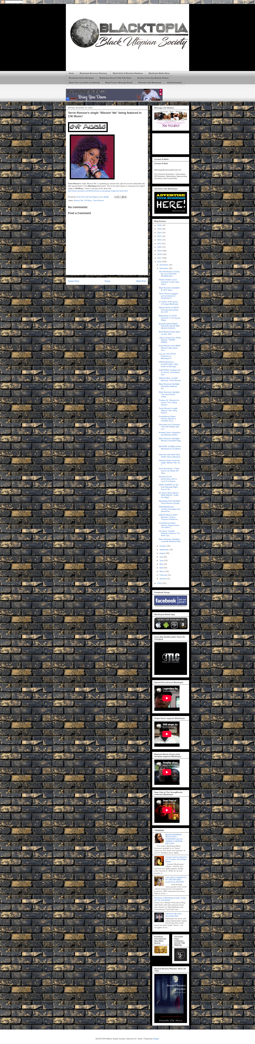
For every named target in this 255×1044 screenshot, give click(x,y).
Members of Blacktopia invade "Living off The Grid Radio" (170, 899)
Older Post (141, 281)
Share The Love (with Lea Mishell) (84, 82)
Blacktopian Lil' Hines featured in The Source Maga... (169, 318)
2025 (159, 229)
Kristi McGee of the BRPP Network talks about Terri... (169, 348)
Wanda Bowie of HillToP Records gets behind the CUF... (169, 309)
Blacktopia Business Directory (93, 73)
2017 (159, 258)
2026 (159, 225)
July (161, 557)
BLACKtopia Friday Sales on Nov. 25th (169, 333)
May (162, 564)
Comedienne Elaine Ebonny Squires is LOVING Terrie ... (167, 418)
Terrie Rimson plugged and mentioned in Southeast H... (168, 296)
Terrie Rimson (98, 200)
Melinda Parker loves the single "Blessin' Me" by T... (169, 462)
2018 (159, 254)
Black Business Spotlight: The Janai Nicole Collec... (169, 394)
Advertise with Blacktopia (149, 82)
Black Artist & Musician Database (128, 73)
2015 (159, 583)
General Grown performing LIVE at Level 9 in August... (168, 479)
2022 (159, 240)
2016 (159, 262)
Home (71, 73)
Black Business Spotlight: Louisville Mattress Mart (170, 540)
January (163, 578)
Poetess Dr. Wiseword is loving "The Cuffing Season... (169, 402)
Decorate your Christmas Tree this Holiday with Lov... (169, 426)
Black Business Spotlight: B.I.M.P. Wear (169, 289)
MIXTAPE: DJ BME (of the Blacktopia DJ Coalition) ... (170, 448)
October (163, 546)
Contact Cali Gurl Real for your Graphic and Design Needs (176, 859)
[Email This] (115, 197)
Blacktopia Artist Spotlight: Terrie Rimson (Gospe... (170, 502)
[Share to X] (120, 197)
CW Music (88, 200)
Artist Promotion (174, 82)
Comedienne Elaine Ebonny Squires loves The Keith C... (169, 525)
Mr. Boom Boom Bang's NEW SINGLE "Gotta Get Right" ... (169, 495)
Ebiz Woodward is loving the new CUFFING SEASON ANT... (169, 273)
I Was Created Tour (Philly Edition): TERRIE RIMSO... (170, 340)
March (162, 571)
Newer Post (73, 281)
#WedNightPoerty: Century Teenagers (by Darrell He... (169, 509)
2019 (159, 251)
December (164, 265)
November (164, 268)
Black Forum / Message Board (118, 82)
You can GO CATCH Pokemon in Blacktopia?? (167, 356)
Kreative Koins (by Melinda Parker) (153, 78)
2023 (159, 236)
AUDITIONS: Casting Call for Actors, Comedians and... (169, 372)
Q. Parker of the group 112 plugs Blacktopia (168, 303)
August (163, 553)
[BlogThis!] (118, 197)
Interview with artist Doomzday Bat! (173, 915)
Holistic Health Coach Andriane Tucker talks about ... (169, 282)
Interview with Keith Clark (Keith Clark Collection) (169, 455)
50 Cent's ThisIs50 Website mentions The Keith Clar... (169, 533)
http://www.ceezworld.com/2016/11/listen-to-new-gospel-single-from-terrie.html (98, 191)
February (164, 575)
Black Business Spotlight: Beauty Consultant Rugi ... (170, 440)
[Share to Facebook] (123, 197)
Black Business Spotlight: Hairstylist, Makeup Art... (169, 386)
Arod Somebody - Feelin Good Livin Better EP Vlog (169, 470)
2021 (159, 243)
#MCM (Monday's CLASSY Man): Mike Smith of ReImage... (168, 364)
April (162, 568)
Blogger (156, 1039)
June (162, 560)
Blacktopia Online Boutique (81, 78)
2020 (159, 247)
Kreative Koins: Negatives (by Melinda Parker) (169, 433)
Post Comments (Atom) (112, 290)
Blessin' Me (78, 200)
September (164, 550)
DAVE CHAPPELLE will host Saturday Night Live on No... (168, 487)
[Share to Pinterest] (125, 197)
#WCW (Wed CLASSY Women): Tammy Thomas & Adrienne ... (169, 517)
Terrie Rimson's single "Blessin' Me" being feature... (168, 410)
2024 (159, 233)
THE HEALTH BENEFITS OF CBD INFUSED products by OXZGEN (175, 879)
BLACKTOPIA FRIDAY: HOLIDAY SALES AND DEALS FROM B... (169, 326)
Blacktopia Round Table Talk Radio (115, 78)
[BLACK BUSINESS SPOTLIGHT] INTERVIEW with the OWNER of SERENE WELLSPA (174, 839)
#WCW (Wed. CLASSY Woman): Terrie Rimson (170, 379)
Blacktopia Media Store (159, 73)
